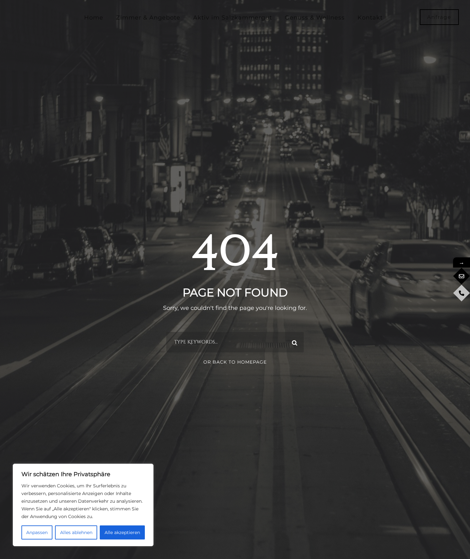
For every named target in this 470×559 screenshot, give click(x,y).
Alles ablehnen (76, 532)
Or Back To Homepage (235, 362)
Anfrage (439, 17)
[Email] (461, 276)
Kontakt (370, 17)
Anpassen (37, 532)
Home (93, 17)
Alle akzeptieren (122, 532)
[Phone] (461, 293)
